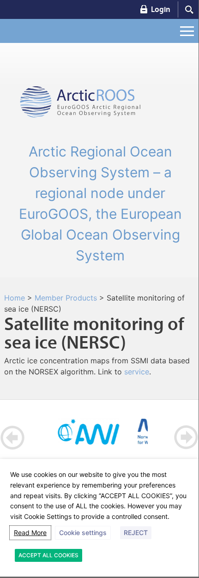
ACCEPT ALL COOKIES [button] (48, 555)
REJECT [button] (136, 532)
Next (186, 437)
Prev (12, 437)
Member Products (66, 297)
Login (160, 9)
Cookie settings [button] (83, 532)
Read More (30, 532)
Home (14, 297)
